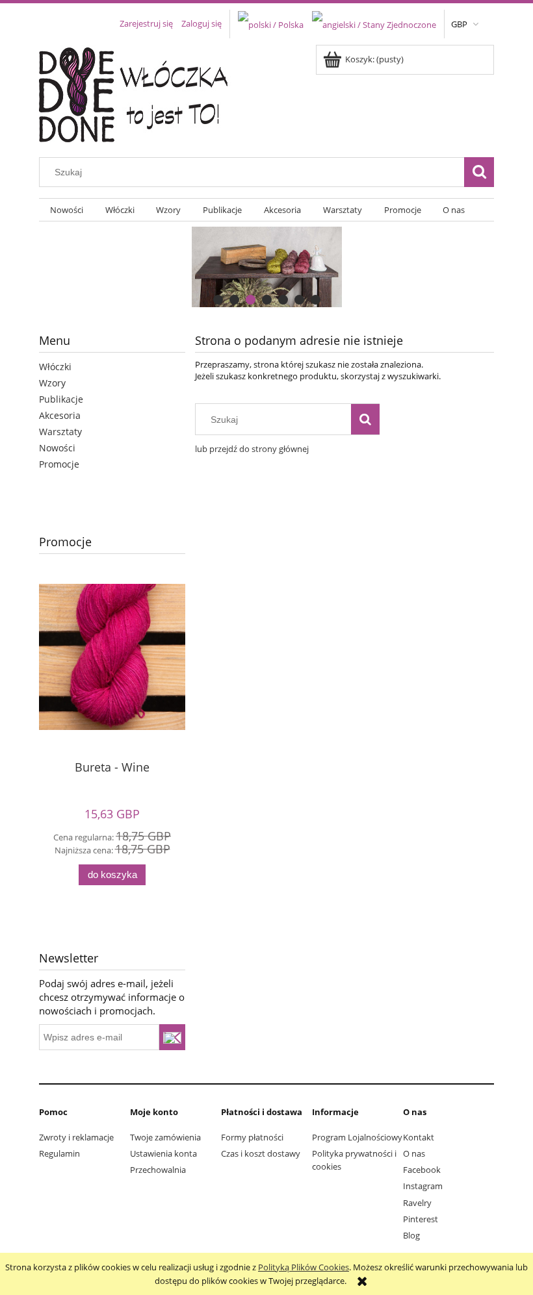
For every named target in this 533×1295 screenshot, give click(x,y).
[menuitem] (66, 210)
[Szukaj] (479, 172)
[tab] (218, 300)
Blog (411, 1235)
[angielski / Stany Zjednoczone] (374, 23)
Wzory (52, 383)
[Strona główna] (141, 91)
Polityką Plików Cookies (303, 1267)
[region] (266, 267)
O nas (414, 1153)
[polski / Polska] (271, 23)
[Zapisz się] (172, 1037)
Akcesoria (60, 415)
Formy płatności (252, 1137)
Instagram (423, 1186)
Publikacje (61, 399)
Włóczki (55, 366)
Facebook (422, 1170)
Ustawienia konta (163, 1153)
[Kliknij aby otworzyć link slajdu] (266, 267)
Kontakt (418, 1137)
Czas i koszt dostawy (260, 1153)
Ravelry (417, 1203)
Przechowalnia (158, 1170)
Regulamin (59, 1153)
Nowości (57, 448)
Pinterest (420, 1219)
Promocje (59, 464)
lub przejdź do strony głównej (252, 449)
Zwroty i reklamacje (76, 1137)
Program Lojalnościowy (357, 1137)
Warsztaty (60, 431)
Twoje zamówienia (165, 1137)
